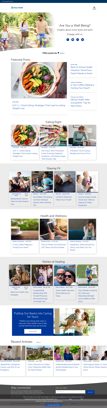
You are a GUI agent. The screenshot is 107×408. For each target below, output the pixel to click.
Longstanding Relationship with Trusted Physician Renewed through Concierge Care (40, 296)
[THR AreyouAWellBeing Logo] (17, 7)
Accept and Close (53, 405)
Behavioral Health (45, 241)
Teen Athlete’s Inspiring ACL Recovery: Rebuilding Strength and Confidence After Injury (87, 296)
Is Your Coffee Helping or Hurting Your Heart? (82, 86)
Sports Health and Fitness (16, 194)
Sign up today (61, 388)
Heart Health (31, 361)
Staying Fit (35, 194)
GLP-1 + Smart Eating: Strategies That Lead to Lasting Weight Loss (38, 107)
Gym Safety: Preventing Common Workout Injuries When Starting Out (42, 201)
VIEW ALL (38, 342)
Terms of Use (76, 399)
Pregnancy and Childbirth (77, 97)
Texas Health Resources (8, 1)
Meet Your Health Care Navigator (19, 293)
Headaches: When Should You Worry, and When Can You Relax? (82, 247)
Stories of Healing (37, 287)
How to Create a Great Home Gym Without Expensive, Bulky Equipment (87, 201)
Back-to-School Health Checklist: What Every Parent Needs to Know (81, 70)
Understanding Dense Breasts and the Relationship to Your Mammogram (67, 367)
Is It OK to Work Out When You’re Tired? (64, 198)
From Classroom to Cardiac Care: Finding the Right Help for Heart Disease (39, 367)
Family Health (74, 64)
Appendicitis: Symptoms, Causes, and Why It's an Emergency (10, 367)
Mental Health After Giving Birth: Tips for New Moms (80, 102)
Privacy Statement (63, 399)
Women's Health (60, 361)
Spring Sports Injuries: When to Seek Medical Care (19, 201)
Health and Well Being (76, 82)
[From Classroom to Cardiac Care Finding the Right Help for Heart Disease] (40, 353)
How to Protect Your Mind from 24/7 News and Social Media (53, 246)
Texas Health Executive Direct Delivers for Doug (65, 293)
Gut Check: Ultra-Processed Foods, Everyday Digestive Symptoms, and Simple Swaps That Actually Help (53, 155)
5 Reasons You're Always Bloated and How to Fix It (80, 152)
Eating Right (15, 102)
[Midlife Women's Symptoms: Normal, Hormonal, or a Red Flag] (68, 353)
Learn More (33, 331)
